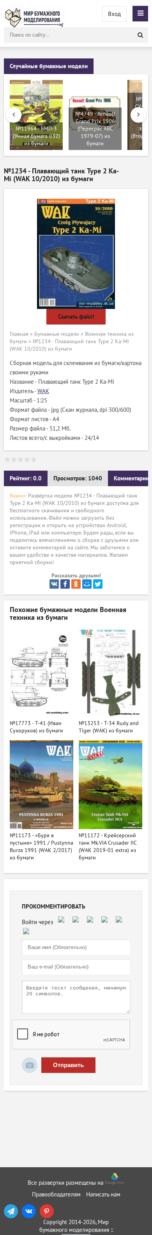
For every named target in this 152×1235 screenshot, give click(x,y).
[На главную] (35, 13)
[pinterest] (47, 1211)
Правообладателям (56, 1194)
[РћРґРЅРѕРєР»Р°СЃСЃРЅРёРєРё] (76, 584)
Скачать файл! (76, 316)
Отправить (68, 1065)
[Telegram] (11, 1211)
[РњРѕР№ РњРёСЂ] (87, 584)
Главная (19, 334)
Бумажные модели (56, 334)
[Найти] (140, 35)
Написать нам (103, 1194)
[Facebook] (65, 584)
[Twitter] (98, 584)
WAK (43, 391)
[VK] (29, 1211)
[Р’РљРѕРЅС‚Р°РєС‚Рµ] (54, 584)
